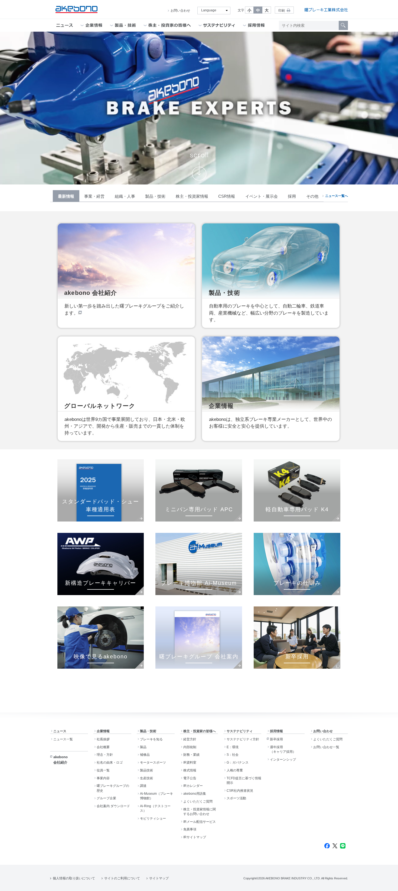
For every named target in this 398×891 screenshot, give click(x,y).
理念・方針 (105, 754)
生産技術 (146, 778)
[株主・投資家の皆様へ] (169, 25)
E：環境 (233, 747)
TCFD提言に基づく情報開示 (244, 780)
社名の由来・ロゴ (110, 762)
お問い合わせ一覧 (326, 747)
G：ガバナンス (238, 762)
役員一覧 (103, 770)
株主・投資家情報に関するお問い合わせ (199, 812)
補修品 (145, 754)
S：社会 (233, 754)
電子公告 (189, 778)
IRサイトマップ (194, 837)
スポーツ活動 (236, 798)
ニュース (59, 731)
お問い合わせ (180, 10)
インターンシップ (283, 759)
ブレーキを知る (151, 739)
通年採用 (283, 749)
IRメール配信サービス (199, 821)
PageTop (387, 883)
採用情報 (276, 731)
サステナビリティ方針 (243, 739)
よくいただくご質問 (198, 801)
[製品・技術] (125, 25)
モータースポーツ (153, 762)
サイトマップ (159, 878)
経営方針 (189, 739)
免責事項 (189, 829)
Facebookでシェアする (327, 846)
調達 (143, 785)
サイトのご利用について (122, 878)
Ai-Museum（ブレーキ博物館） (156, 796)
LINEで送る (342, 846)
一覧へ (336, 196)
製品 (143, 747)
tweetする (335, 846)
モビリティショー (153, 818)
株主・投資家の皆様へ (199, 731)
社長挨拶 (103, 739)
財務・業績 (191, 754)
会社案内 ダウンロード (113, 806)
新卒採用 (276, 739)
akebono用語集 (194, 793)
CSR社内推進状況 (240, 790)
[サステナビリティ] (219, 25)
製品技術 (146, 770)
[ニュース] (64, 25)
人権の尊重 (235, 770)
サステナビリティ (240, 731)
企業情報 (103, 731)
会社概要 (103, 747)
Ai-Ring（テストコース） (155, 808)
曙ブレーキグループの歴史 (113, 788)
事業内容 (103, 778)
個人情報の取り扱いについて (74, 878)
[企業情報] (94, 25)
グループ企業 (106, 798)
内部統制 (189, 747)
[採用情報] (256, 25)
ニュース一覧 (63, 739)
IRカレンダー (193, 785)
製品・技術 (148, 731)
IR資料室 (189, 762)
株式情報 (189, 770)
